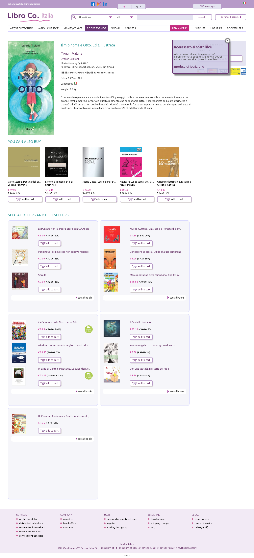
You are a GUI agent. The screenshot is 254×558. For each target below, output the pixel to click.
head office (69, 523)
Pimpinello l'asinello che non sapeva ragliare (63, 251)
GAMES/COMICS (73, 28)
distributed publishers (31, 523)
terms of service (203, 523)
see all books (85, 297)
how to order (158, 519)
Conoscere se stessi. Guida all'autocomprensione (158, 251)
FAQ (153, 527)
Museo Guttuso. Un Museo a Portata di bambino (157, 228)
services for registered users (122, 519)
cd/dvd (115, 28)
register (138, 7)
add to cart (27, 199)
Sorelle (42, 275)
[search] (202, 17)
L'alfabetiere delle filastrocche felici (58, 322)
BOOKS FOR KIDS (96, 28)
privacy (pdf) (201, 527)
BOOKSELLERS (235, 28)
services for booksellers (32, 527)
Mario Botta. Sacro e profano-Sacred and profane (111, 181)
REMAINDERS (179, 28)
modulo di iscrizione (189, 66)
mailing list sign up (117, 527)
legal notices (202, 519)
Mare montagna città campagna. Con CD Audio (157, 275)
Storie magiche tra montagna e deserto (152, 345)
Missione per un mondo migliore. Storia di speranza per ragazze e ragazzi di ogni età (87, 345)
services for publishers (31, 535)
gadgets (130, 28)
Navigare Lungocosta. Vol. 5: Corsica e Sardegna (146, 181)
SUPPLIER (200, 28)
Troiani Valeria (71, 53)
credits (127, 555)
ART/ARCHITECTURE (21, 28)
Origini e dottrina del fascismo (174, 181)
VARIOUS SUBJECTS (48, 28)
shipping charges (160, 523)
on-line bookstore (29, 519)
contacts (68, 527)
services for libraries (30, 531)
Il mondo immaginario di (59, 181)
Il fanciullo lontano (140, 322)
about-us (68, 519)
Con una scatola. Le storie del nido (149, 368)
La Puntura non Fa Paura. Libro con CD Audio (63, 228)
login (124, 7)
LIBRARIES (216, 28)
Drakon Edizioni (70, 59)
